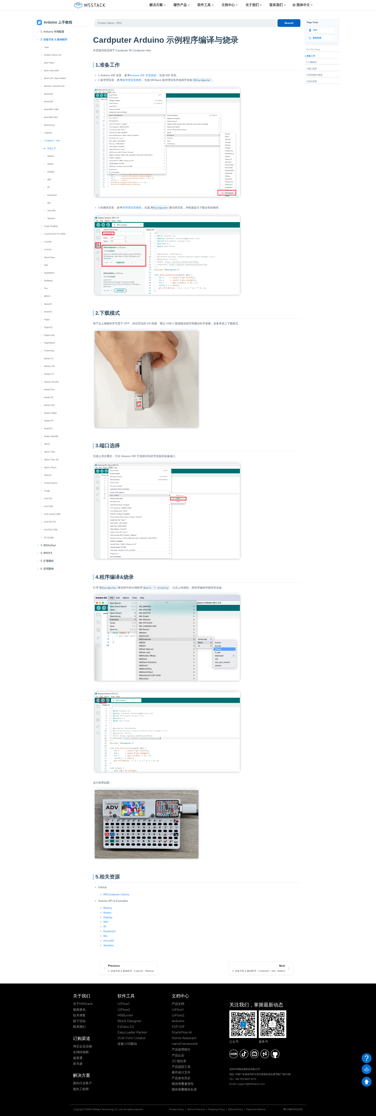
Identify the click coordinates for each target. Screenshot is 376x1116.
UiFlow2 (124, 1010)
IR (48, 187)
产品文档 (178, 1004)
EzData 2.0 (126, 1027)
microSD (51, 210)
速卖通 (77, 1058)
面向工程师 (81, 1089)
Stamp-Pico (49, 389)
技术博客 (79, 1015)
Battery (50, 156)
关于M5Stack (83, 1004)
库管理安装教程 (132, 207)
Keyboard (52, 195)
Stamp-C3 (48, 358)
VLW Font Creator (132, 1038)
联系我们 (79, 1027)
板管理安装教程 (132, 80)
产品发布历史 (181, 1078)
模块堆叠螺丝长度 (184, 1089)
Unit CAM (48, 506)
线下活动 (79, 1021)
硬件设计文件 (181, 1072)
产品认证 (178, 1055)
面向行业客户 (82, 1083)
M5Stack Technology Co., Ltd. (107, 1109)
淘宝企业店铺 (82, 1046)
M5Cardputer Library (116, 894)
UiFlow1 (123, 1004)
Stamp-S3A (49, 405)
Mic (49, 203)
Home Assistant (184, 1038)
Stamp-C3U (49, 366)
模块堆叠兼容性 (183, 1084)
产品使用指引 (181, 1049)
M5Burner (125, 1015)
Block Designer (129, 1021)
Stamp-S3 (48, 397)
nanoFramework (185, 1044)
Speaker (51, 218)
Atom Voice (49, 63)
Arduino (178, 1021)
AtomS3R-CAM (51, 109)
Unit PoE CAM (50, 529)
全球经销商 (81, 1052)
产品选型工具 (181, 1067)
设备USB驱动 (127, 1044)
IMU (49, 179)
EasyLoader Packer (132, 1032)
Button (50, 164)
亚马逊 (77, 1063)
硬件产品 (180, 5)
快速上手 (51, 148)
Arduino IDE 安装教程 (143, 75)
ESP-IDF (178, 1027)
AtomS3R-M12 (51, 117)
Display (50, 172)
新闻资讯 (79, 1010)
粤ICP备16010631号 (293, 1109)
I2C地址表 (179, 1061)
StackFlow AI (182, 1032)
